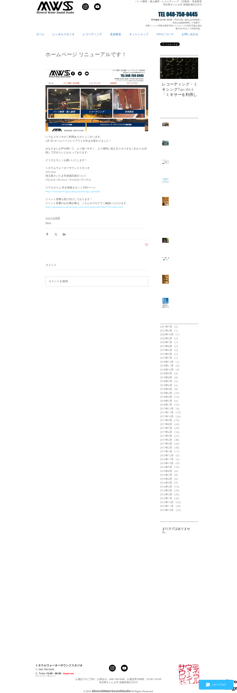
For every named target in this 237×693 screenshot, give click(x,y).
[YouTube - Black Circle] (97, 6)
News (48, 223)
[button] (65, 35)
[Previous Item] (165, 68)
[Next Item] (192, 68)
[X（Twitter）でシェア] (55, 234)
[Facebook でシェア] (47, 234)
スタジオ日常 (52, 218)
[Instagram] (85, 6)
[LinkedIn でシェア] (64, 234)
